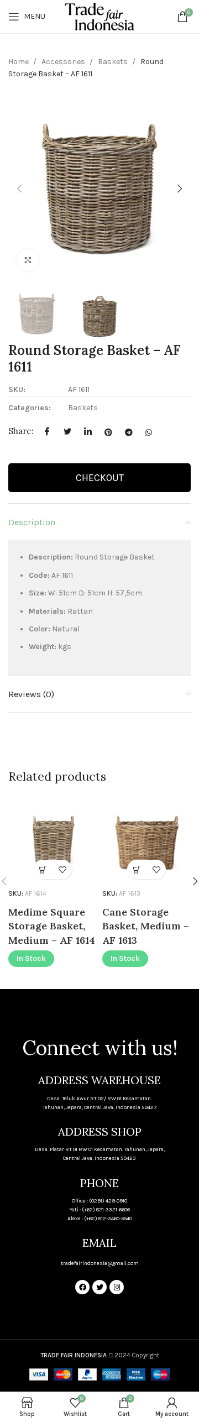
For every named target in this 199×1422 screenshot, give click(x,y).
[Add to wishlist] (62, 869)
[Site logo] (99, 15)
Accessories (64, 61)
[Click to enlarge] (28, 260)
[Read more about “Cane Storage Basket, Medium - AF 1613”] (136, 869)
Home (19, 61)
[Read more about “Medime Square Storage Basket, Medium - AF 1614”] (43, 869)
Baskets (113, 61)
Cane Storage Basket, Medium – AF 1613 (145, 926)
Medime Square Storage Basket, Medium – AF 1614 (51, 926)
